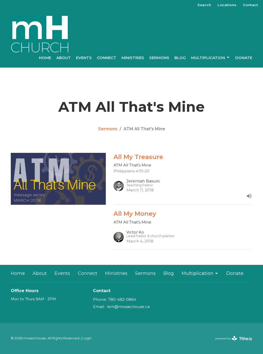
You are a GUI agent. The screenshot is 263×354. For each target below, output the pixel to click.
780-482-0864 (122, 299)
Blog (180, 57)
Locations (227, 5)
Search (204, 5)
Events (84, 57)
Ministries (132, 57)
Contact (250, 5)
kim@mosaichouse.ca (128, 306)
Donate (243, 57)
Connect (106, 57)
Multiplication (208, 57)
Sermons (159, 57)
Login (87, 338)
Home (45, 57)
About (63, 57)
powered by (231, 343)
